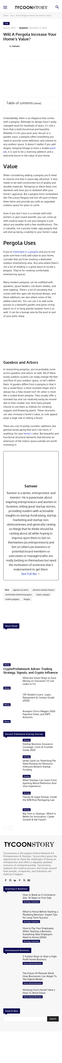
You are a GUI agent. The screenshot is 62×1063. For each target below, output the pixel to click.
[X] (24, 880)
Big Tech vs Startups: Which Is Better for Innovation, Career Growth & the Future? (39, 816)
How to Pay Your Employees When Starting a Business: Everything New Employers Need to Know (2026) (38, 933)
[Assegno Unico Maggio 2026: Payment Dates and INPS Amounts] (11, 717)
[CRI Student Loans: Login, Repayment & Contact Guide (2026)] (11, 700)
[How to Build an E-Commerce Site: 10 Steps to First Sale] (11, 900)
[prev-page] (5, 828)
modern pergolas (12, 599)
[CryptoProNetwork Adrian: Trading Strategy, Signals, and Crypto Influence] (31, 647)
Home (5, 15)
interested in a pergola (25, 251)
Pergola (27, 599)
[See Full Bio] (39, 574)
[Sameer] (6, 46)
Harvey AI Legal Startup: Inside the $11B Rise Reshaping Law (40, 798)
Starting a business (31, 902)
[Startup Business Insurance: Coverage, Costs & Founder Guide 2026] (11, 746)
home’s (28, 433)
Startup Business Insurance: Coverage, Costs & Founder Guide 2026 (38, 747)
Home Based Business (33, 963)
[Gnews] (28, 880)
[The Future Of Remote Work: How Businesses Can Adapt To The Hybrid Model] (11, 979)
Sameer (16, 46)
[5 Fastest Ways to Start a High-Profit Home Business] (11, 962)
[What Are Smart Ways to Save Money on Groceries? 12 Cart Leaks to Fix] (11, 683)
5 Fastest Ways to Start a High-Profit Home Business (40, 958)
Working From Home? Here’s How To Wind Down (39, 991)
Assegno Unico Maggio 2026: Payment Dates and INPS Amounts (39, 714)
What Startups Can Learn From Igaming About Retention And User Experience (40, 783)
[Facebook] (5, 880)
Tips (12, 15)
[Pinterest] (19, 880)
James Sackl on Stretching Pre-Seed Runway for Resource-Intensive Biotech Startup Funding (40, 765)
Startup (27, 740)
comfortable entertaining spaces (18, 594)
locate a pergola (42, 594)
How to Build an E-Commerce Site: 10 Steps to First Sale (39, 896)
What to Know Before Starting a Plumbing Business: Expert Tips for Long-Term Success (40, 914)
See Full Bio (29, 574)
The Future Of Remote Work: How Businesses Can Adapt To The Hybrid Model (40, 976)
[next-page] (11, 828)
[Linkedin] (15, 880)
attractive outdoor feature (43, 590)
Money (7, 665)
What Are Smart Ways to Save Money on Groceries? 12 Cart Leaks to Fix (39, 680)
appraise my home (20, 590)
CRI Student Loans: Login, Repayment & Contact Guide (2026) (38, 697)
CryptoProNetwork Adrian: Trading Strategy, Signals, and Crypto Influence (30, 670)
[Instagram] (10, 880)
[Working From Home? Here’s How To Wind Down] (11, 995)
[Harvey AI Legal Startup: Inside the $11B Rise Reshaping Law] (11, 799)
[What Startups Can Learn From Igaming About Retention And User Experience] (11, 782)
